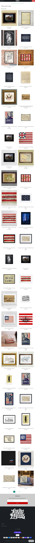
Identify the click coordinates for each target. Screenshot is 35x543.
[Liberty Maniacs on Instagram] (17, 529)
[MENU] (0, 1)
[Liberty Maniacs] (17, 1)
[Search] (31, 1)
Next (19, 491)
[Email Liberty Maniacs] (15, 529)
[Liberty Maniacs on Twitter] (19, 529)
